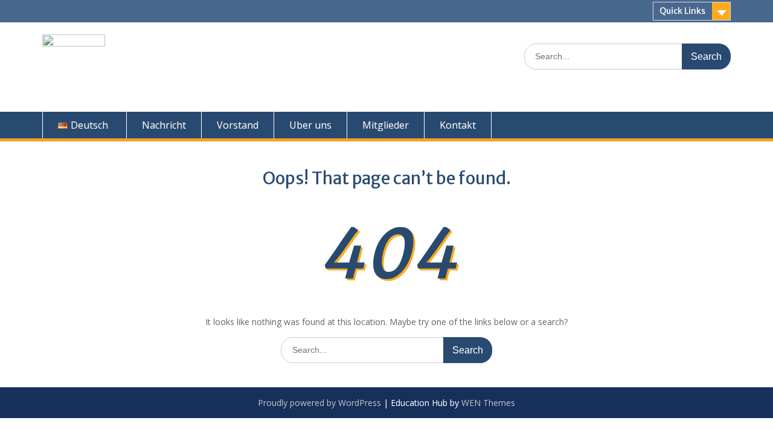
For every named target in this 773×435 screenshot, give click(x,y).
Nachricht (164, 125)
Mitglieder (385, 125)
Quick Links (682, 10)
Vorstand (237, 125)
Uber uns (310, 125)
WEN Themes (488, 402)
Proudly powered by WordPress (319, 402)
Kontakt (458, 125)
